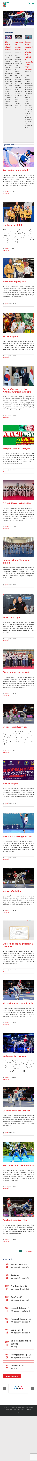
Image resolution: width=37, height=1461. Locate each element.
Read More (6, 193)
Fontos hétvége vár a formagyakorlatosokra (17, 836)
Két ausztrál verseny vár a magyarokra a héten (18, 1003)
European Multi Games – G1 (20, 1308)
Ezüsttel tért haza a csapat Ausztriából (16, 672)
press (6, 192)
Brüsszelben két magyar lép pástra (14, 281)
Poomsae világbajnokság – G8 (21, 1319)
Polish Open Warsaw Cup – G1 (21, 1354)
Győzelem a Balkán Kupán (11, 617)
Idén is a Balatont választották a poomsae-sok (18, 1165)
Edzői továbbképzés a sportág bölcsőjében (17, 503)
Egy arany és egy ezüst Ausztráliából (15, 727)
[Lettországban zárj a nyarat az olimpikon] (18, 37)
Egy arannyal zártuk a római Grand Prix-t (16, 1110)
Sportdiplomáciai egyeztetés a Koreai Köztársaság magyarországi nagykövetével (17, 390)
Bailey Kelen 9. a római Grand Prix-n (15, 1220)
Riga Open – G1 (16, 1275)
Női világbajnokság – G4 (19, 1264)
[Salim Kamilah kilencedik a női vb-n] (8, 37)
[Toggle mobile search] (29, 3)
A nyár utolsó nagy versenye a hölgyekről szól (18, 170)
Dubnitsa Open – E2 (17, 1365)
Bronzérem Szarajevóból (11, 783)
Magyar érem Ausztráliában (12, 891)
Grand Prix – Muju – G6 (19, 1286)
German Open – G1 (17, 1330)
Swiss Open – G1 (16, 1297)
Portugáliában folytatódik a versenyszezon (17, 448)
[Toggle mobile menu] (33, 3)
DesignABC (28, 1409)
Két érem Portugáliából (10, 336)
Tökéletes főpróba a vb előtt (12, 225)
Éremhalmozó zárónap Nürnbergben (14, 1056)
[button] (4, 1388)
